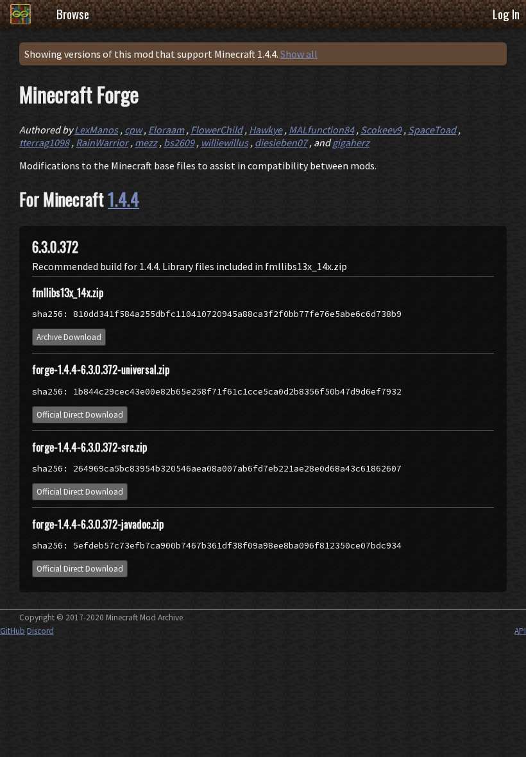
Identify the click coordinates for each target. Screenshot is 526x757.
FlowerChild (216, 129)
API (520, 630)
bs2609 (179, 142)
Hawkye (265, 129)
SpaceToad (432, 129)
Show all (299, 53)
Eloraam (166, 129)
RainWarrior (102, 142)
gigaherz (350, 142)
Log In (506, 13)
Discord (40, 630)
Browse (72, 13)
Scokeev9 (381, 129)
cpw (133, 129)
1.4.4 (123, 199)
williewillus (224, 142)
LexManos (96, 129)
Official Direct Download (80, 414)
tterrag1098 (44, 142)
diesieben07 (281, 142)
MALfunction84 (321, 129)
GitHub (12, 630)
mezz (146, 142)
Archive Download (69, 337)
